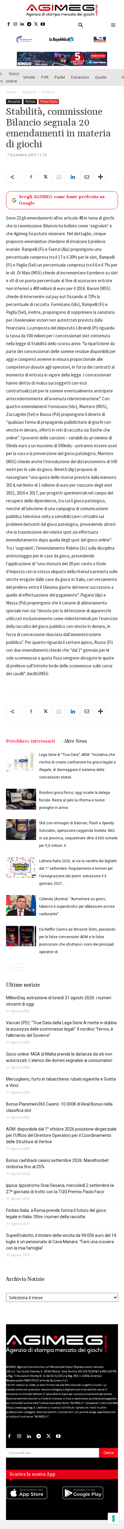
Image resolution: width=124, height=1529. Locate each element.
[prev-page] (10, 971)
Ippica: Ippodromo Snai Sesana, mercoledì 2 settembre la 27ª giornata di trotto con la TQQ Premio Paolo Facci (60, 1192)
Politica (48, 95)
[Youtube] (42, 24)
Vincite (29, 81)
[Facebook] (8, 24)
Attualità (29, 95)
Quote (101, 81)
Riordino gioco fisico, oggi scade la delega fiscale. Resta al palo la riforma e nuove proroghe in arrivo (74, 804)
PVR (44, 81)
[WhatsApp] (59, 181)
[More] (100, 181)
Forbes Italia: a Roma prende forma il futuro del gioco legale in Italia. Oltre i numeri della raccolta (56, 1217)
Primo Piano (48, 105)
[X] (36, 24)
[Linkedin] (22, 24)
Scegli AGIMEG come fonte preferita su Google (61, 204)
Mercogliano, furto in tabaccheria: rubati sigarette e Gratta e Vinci (61, 1086)
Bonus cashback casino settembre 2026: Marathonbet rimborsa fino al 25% (57, 1167)
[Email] (86, 181)
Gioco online (12, 81)
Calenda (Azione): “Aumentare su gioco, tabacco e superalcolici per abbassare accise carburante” (77, 910)
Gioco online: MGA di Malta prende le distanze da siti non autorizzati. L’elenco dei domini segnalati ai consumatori (59, 1061)
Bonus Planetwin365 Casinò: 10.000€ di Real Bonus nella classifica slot (59, 1111)
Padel (59, 81)
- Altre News (74, 745)
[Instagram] (15, 24)
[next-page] (19, 971)
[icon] (34, 1503)
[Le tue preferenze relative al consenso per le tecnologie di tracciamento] (113, 1518)
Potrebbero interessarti (30, 745)
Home (11, 95)
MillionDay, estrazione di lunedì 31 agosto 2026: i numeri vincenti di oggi (58, 1004)
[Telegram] (29, 24)
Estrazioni (80, 81)
